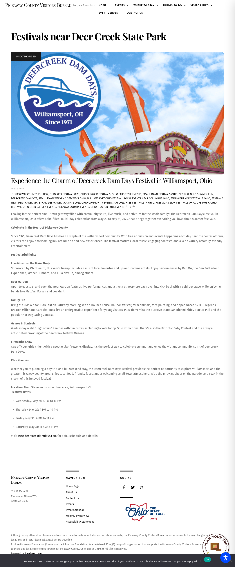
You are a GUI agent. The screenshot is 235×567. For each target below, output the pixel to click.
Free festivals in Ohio (140, 202)
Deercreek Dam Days (24, 198)
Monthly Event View (77, 515)
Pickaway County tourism (31, 194)
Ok (207, 559)
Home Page (72, 486)
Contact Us (135, 12)
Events (120, 5)
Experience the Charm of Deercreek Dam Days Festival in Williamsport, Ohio (111, 180)
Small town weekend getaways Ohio (62, 198)
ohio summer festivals (95, 194)
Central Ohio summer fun (196, 194)
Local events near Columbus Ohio (146, 198)
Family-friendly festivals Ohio (190, 198)
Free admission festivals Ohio (175, 202)
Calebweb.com (33, 553)
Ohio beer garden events (39, 207)
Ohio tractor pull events (107, 207)
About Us (71, 492)
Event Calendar (75, 510)
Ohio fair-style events (126, 194)
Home (103, 5)
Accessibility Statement (80, 521)
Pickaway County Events (73, 207)
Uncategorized (26, 56)
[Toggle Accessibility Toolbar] (225, 557)
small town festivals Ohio (160, 194)
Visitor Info (200, 5)
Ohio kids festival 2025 (64, 194)
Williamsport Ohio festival (105, 198)
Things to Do (172, 5)
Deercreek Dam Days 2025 (64, 202)
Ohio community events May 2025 (103, 202)
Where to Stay (143, 5)
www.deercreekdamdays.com (37, 436)
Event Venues (108, 12)
